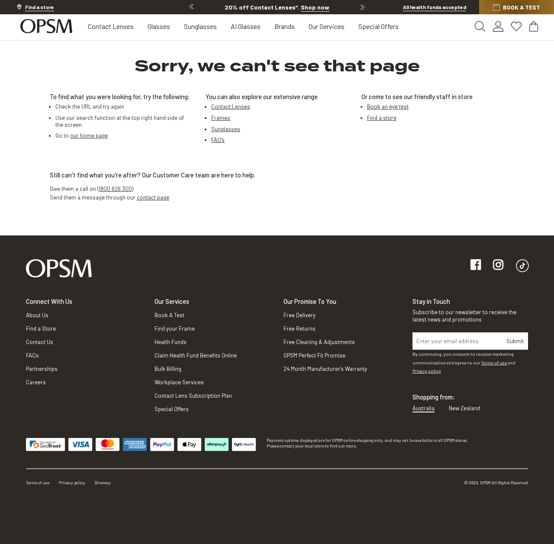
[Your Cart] (534, 26)
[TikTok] (522, 265)
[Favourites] (516, 26)
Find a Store (41, 328)
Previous (191, 6)
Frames (220, 117)
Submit (515, 341)
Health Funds (171, 341)
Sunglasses (200, 26)
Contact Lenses (111, 26)
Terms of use (494, 362)
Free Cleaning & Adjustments (319, 341)
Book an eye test (388, 106)
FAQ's (218, 139)
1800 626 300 (115, 188)
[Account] (498, 26)
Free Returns (299, 328)
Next (362, 6)
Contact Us (39, 341)
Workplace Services (179, 382)
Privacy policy (426, 370)
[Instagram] (498, 265)
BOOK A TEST (521, 7)
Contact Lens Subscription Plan (193, 395)
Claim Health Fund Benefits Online (196, 355)
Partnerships (42, 368)
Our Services (327, 26)
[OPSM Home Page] (59, 267)
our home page (89, 135)
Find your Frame (175, 328)
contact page (153, 197)
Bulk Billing (168, 368)
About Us (37, 315)
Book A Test (169, 315)
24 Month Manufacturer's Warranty (325, 368)
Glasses (159, 26)
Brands (284, 26)
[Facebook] (475, 265)
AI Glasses (246, 26)
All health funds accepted (434, 7)
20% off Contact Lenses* (277, 7)
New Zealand (464, 408)
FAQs (32, 355)
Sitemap (102, 482)
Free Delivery (299, 315)
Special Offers (378, 26)
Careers (36, 382)
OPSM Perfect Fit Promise (314, 355)
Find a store (381, 117)
